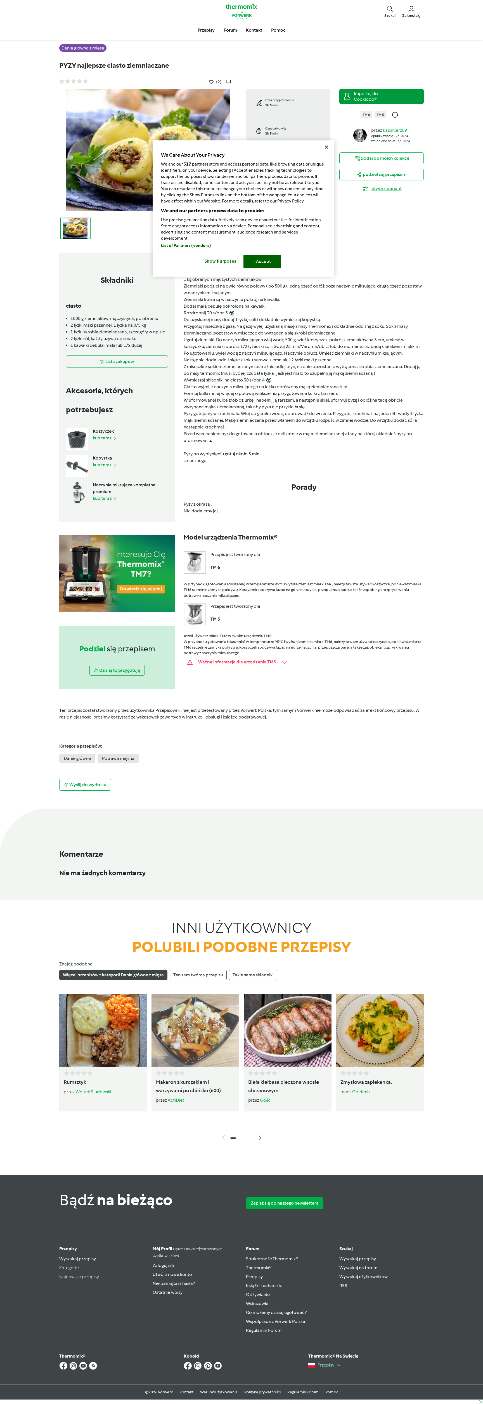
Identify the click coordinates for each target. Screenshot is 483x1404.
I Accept (262, 261)
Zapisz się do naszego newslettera (285, 1203)
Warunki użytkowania (219, 1392)
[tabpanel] (241, 1068)
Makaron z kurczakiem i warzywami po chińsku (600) (188, 1086)
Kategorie (69, 1267)
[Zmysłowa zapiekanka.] (380, 1030)
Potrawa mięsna (118, 758)
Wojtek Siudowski (93, 1091)
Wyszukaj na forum (358, 1267)
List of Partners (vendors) (186, 245)
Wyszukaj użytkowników (363, 1276)
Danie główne (77, 758)
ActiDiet (176, 1100)
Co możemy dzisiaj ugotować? (276, 1312)
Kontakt (186, 1392)
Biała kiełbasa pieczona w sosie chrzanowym (283, 1086)
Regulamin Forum (263, 1330)
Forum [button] (230, 30)
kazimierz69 (395, 130)
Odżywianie (258, 1294)
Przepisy (68, 1248)
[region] (243, 208)
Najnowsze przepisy (79, 1276)
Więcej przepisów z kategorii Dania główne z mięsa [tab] (113, 974)
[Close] (326, 147)
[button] (390, 11)
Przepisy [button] (206, 30)
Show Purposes (221, 261)
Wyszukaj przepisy (77, 1258)
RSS (343, 1285)
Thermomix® (259, 1267)
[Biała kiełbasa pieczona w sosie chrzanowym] (288, 1030)
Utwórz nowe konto (172, 1274)
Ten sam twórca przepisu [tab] (198, 974)
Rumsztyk (75, 1082)
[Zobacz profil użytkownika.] (360, 135)
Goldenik (361, 1091)
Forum (252, 1248)
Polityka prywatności (262, 1392)
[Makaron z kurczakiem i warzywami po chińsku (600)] (195, 1030)
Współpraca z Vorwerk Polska (275, 1321)
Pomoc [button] (278, 30)
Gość (265, 1100)
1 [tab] (233, 1138)
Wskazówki (257, 1303)
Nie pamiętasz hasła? (174, 1283)
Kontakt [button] (254, 30)
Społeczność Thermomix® (272, 1258)
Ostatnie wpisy (168, 1292)
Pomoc (331, 1392)
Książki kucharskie (264, 1285)
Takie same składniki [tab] (253, 974)
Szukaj (346, 1248)
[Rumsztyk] (103, 1030)
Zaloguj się (163, 1265)
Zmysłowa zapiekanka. (366, 1082)
